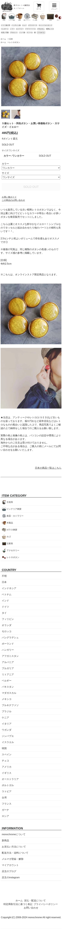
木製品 (10, 523)
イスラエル (8, 742)
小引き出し (41, 29)
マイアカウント (10, 865)
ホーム (3, 39)
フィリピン (8, 619)
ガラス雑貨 (12, 529)
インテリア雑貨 (14, 509)
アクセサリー (13, 550)
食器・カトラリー (15, 516)
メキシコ (6, 699)
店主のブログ (9, 871)
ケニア (5, 717)
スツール (30, 32)
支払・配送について (35, 900)
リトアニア (8, 674)
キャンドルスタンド (45, 25)
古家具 (10, 543)
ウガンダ (6, 730)
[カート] (39, 6)
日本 (11, 39)
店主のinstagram (11, 877)
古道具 (10, 502)
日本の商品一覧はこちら (48, 468)
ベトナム (6, 594)
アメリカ (6, 767)
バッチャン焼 (16, 25)
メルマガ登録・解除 (12, 859)
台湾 (4, 797)
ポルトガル (8, 785)
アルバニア (8, 662)
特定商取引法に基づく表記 (17, 904)
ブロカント (14, 32)
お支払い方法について (14, 846)
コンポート (5, 29)
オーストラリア (10, 779)
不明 (4, 576)
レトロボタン (14, 42)
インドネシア (9, 588)
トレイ (24, 25)
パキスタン (8, 686)
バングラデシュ (10, 637)
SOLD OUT (31, 186)
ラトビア (6, 791)
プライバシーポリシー (46, 904)
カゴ (9, 536)
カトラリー (20, 29)
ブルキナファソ (10, 705)
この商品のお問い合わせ (13, 200)
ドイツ (5, 606)
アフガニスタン (10, 656)
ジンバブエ (8, 736)
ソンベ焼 (22, 32)
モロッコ (6, 631)
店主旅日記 (41, 32)
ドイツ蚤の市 (5, 25)
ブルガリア (8, 668)
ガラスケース (32, 25)
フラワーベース (30, 29)
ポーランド (8, 643)
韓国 (4, 748)
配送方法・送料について (15, 853)
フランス (6, 803)
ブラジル (6, 711)
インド (5, 600)
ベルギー (6, 680)
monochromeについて (13, 834)
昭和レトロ (50, 29)
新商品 (5, 840)
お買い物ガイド (9, 197)
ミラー (12, 29)
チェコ (5, 760)
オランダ (6, 625)
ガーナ (5, 810)
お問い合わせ (31, 907)
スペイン (6, 754)
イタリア (6, 723)
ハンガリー (8, 650)
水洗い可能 (5, 32)
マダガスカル (9, 693)
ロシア (5, 816)
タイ (4, 613)
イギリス (6, 773)
